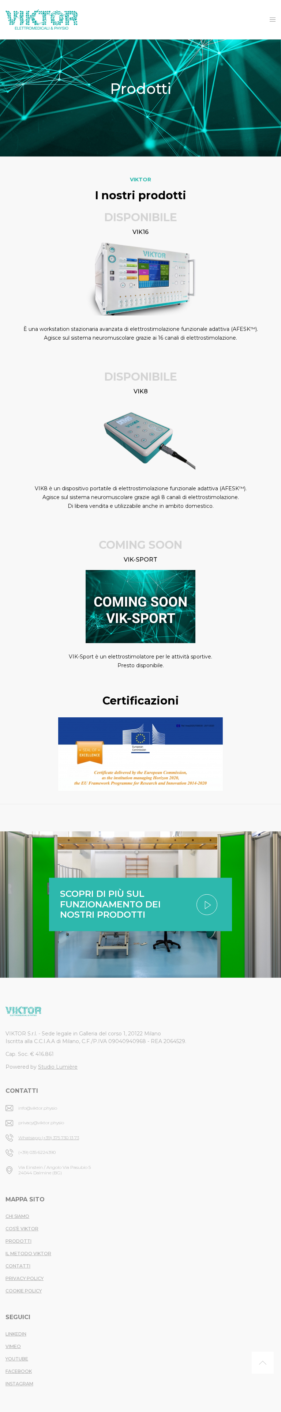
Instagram (19, 1383)
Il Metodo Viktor (28, 1253)
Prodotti (18, 1241)
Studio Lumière (58, 1067)
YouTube (16, 1359)
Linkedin (15, 1334)
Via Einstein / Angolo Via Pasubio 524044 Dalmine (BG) (54, 1169)
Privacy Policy (24, 1278)
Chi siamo (17, 1216)
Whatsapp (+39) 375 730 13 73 (48, 1137)
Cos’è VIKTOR (21, 1228)
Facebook (18, 1371)
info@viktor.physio (37, 1108)
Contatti (17, 1266)
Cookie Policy (23, 1291)
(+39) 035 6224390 (37, 1152)
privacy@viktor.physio (41, 1122)
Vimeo (13, 1346)
